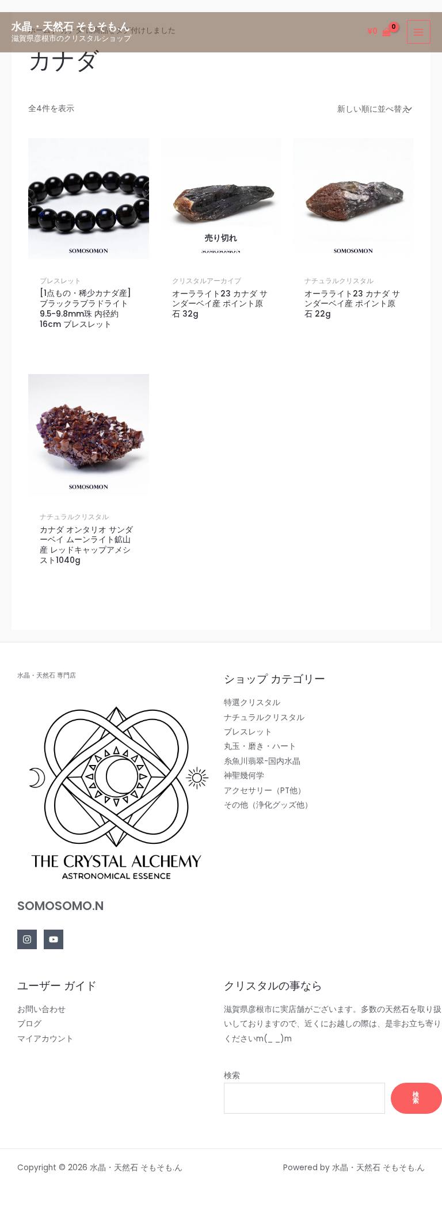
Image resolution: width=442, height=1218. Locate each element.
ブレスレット (248, 731)
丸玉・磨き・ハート (260, 746)
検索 (232, 1075)
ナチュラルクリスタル (264, 717)
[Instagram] (27, 939)
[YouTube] (53, 939)
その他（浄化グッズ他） (268, 805)
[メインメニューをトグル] (418, 32)
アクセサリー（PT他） (265, 790)
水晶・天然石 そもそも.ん (71, 26)
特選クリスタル (252, 702)
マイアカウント (45, 1038)
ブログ (29, 1023)
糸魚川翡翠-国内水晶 (262, 761)
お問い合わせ (41, 1009)
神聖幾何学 (244, 775)
